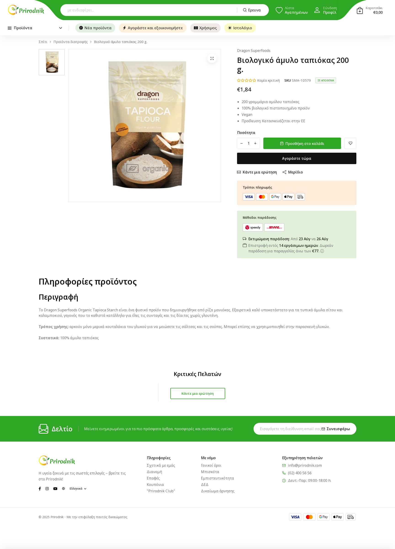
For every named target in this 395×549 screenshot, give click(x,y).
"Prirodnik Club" (161, 490)
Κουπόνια (155, 484)
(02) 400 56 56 (300, 472)
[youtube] (55, 488)
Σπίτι (43, 42)
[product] (211, 58)
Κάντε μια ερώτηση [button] (197, 393)
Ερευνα (254, 10)
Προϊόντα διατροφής (70, 42)
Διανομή (154, 471)
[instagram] (47, 488)
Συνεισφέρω (338, 428)
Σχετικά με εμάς (161, 465)
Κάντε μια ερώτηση (260, 172)
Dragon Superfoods (253, 50)
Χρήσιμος (208, 27)
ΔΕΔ (204, 484)
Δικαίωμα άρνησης (218, 490)
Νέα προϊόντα (98, 27)
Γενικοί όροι (211, 465)
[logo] (26, 9)
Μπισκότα (210, 471)
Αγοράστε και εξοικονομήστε (155, 27)
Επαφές (153, 478)
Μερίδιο (295, 172)
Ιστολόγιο (242, 27)
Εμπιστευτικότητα (217, 478)
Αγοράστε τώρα (296, 158)
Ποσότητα (246, 132)
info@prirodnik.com (305, 465)
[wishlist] (350, 143)
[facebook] (40, 488)
